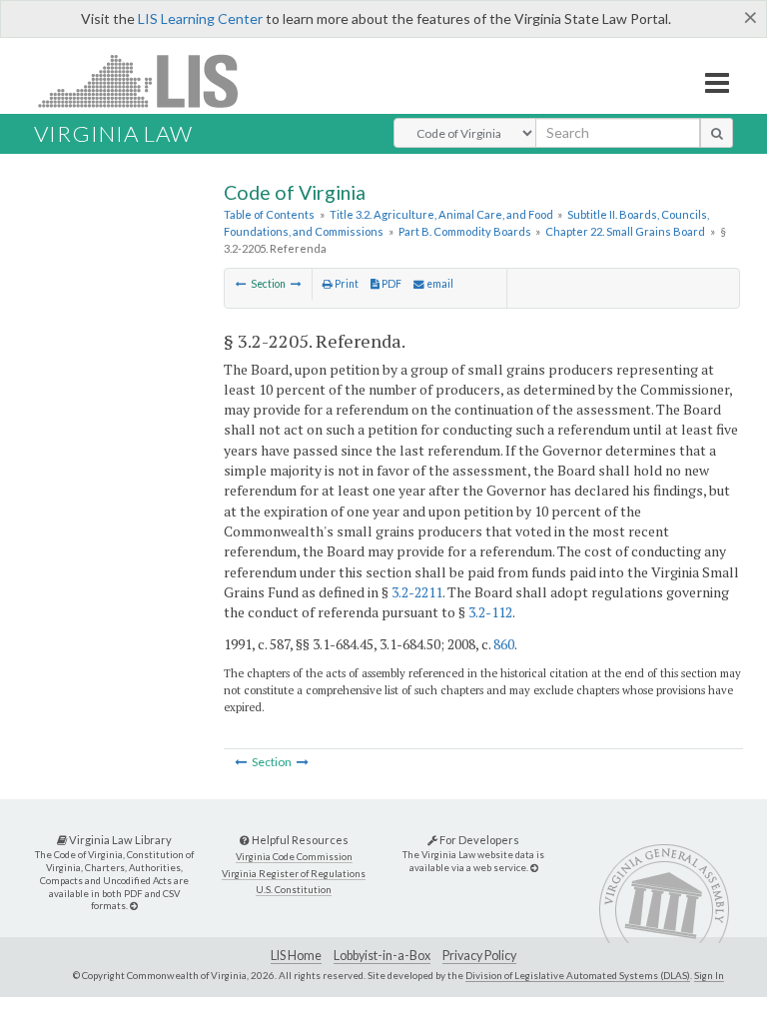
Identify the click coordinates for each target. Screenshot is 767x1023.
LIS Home (296, 955)
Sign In (709, 975)
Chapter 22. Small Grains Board (625, 231)
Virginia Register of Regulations (294, 873)
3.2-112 (490, 611)
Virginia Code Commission (294, 856)
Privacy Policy (479, 955)
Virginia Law (113, 133)
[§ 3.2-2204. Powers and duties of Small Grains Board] (241, 284)
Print (346, 284)
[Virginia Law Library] (134, 905)
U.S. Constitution (294, 889)
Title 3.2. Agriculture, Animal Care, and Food (441, 214)
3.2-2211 (416, 591)
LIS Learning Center (200, 18)
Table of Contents (269, 214)
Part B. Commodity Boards (464, 231)
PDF (390, 284)
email (438, 284)
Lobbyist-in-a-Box (382, 955)
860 (503, 643)
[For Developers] (534, 867)
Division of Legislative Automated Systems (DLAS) (577, 975)
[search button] (716, 133)
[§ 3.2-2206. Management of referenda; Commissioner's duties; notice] (296, 284)
